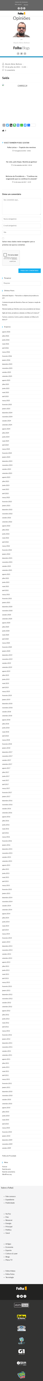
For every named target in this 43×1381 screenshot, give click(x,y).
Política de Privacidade (9, 1156)
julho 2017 (5, 772)
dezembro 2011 (7, 1043)
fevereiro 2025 (7, 404)
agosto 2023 (6, 477)
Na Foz (8, 1214)
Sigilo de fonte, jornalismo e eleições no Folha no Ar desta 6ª (20, 313)
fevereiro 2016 (7, 841)
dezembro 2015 (7, 849)
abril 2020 (5, 639)
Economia (9, 1247)
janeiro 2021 (6, 602)
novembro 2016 (7, 804)
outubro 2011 (6, 1051)
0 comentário (10, 70)
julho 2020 (5, 627)
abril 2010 (5, 1124)
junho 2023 (5, 485)
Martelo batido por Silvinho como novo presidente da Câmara (21, 309)
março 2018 (6, 740)
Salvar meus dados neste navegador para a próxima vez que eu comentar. (18, 243)
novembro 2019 (7, 659)
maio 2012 (5, 1023)
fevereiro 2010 (7, 1132)
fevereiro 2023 (7, 501)
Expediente (10, 1200)
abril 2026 (5, 348)
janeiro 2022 (6, 554)
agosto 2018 (6, 720)
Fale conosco (18, 4)
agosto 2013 (6, 962)
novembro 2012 (7, 998)
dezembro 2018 (7, 703)
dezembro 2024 (7, 413)
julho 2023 (5, 481)
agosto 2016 (6, 817)
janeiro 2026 (6, 360)
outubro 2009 (6, 1148)
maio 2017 (5, 780)
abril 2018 (5, 736)
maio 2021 (5, 586)
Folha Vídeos (10, 1271)
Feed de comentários (8, 1172)
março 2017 (6, 788)
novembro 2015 (7, 853)
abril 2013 (5, 978)
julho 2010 (5, 1112)
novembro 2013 (7, 950)
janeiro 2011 (6, 1087)
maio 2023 (5, 489)
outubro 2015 (6, 857)
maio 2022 (5, 538)
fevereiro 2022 (7, 550)
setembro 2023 (7, 473)
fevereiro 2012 (7, 1035)
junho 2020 (5, 631)
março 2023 (6, 497)
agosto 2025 (6, 380)
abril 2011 (5, 1075)
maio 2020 (5, 635)
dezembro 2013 (7, 946)
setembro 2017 (7, 764)
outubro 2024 (6, 421)
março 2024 (6, 449)
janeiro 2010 (6, 1136)
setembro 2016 (7, 813)
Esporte (8, 1250)
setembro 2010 (7, 1104)
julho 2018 (5, 724)
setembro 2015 (7, 861)
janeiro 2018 (6, 748)
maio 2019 (5, 683)
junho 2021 (5, 582)
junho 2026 (5, 340)
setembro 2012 (7, 1006)
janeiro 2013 (6, 990)
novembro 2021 (7, 562)
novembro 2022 (7, 514)
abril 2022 (5, 542)
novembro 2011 (7, 1047)
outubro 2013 (6, 954)
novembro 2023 (7, 465)
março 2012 (6, 1031)
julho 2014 (5, 918)
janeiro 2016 (6, 845)
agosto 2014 (6, 914)
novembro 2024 (7, 417)
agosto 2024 (6, 429)
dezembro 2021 (7, 558)
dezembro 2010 (7, 1091)
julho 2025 (5, 384)
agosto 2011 (6, 1059)
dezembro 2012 (7, 994)
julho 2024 (5, 433)
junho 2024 (5, 437)
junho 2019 (5, 679)
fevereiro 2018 (7, 744)
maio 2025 (5, 392)
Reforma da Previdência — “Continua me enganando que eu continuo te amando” (21, 177)
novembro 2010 (7, 1095)
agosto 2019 (6, 671)
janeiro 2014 (6, 942)
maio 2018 (5, 732)
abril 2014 (5, 930)
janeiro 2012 (6, 1039)
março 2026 (6, 352)
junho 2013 (5, 970)
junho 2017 (5, 776)
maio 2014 (5, 926)
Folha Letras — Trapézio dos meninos (21, 147)
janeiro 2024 (6, 457)
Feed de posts (6, 1169)
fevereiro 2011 (7, 1083)
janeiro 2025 (6, 409)
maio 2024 (5, 441)
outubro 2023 (6, 469)
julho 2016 (5, 821)
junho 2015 (5, 873)
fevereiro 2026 (7, 356)
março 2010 (6, 1128)
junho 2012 (5, 1019)
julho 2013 (5, 966)
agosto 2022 (6, 526)
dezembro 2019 (7, 655)
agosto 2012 (6, 1011)
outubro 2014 (6, 906)
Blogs (8, 1257)
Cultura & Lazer (12, 1254)
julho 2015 (5, 869)
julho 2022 (5, 530)
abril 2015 (5, 881)
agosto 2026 (6, 332)
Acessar (4, 1166)
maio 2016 (5, 829)
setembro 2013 (7, 958)
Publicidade (10, 1203)
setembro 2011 (7, 1055)
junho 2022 (5, 534)
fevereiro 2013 (7, 986)
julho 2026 (5, 336)
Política (8, 1230)
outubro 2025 (6, 372)
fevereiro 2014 (7, 938)
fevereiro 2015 (7, 889)
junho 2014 (5, 922)
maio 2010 (5, 1120)
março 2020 (6, 643)
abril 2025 (5, 396)
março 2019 (6, 691)
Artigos (8, 1244)
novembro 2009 (7, 1144)
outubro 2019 (6, 663)
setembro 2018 (7, 716)
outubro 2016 (6, 808)
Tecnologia (10, 1277)
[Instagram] (24, 8)
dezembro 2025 (7, 364)
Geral (8, 1233)
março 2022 (6, 546)
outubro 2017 (6, 760)
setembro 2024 (7, 425)
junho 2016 (5, 825)
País (7, 1217)
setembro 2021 (7, 570)
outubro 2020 (6, 615)
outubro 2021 (6, 566)
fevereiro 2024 (7, 453)
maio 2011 (5, 1071)
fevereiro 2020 (7, 647)
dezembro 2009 (7, 1140)
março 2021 (6, 594)
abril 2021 (5, 590)
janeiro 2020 (6, 651)
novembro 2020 (7, 610)
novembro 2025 (7, 368)
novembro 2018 (7, 708)
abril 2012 (5, 1027)
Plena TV (9, 1260)
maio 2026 (5, 344)
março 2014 (6, 934)
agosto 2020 (6, 623)
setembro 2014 (7, 910)
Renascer (9, 1220)
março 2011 (6, 1079)
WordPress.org (7, 1174)
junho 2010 (5, 1116)
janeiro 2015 (6, 893)
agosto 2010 (6, 1108)
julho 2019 (5, 675)
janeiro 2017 (6, 796)
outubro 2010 (6, 1099)
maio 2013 (5, 974)
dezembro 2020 (7, 606)
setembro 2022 (7, 522)
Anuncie (26, 4)
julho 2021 (5, 578)
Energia (8, 1223)
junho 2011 (5, 1067)
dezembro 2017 (7, 752)
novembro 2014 (7, 901)
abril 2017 (5, 784)
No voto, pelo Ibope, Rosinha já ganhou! (21, 162)
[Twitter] (21, 8)
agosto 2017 (6, 768)
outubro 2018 (6, 712)
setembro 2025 (7, 376)
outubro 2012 (6, 1002)
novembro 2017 (7, 756)
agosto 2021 (6, 574)
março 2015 (6, 885)
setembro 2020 (7, 619)
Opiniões (21, 18)
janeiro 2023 (6, 505)
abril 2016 (5, 833)
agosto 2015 (6, 865)
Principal (9, 1227)
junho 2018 (5, 728)
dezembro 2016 (7, 800)
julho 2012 (5, 1015)
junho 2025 (5, 388)
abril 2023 (5, 493)
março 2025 (6, 400)
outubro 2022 (6, 518)
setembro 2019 (7, 667)
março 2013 (6, 982)
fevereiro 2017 (7, 792)
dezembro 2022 (7, 509)
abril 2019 (5, 687)
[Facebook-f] (19, 8)
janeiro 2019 (6, 699)
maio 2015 (5, 877)
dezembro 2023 (7, 461)
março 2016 (6, 837)
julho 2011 (5, 1063)
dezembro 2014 (7, 897)
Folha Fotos (10, 1274)
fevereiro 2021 (7, 598)
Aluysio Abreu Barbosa (13, 64)
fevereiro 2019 (7, 695)
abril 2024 (5, 445)
